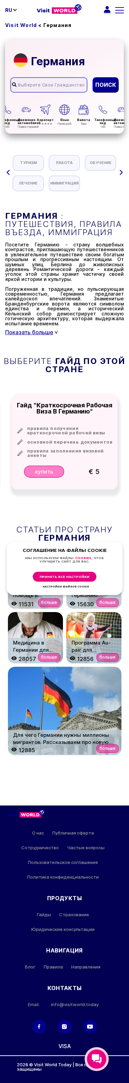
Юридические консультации (63, 929)
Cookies (83, 558)
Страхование (74, 914)
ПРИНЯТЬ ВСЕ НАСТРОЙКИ (64, 577)
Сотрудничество (40, 847)
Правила (53, 967)
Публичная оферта (73, 833)
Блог (30, 967)
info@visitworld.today (75, 1004)
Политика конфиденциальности (63, 877)
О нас (38, 833)
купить (44, 471)
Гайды (44, 914)
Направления (85, 967)
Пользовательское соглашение (63, 862)
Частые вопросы (86, 847)
